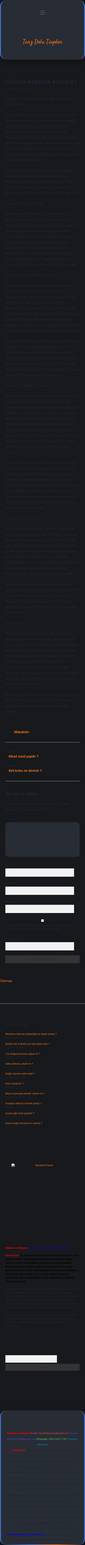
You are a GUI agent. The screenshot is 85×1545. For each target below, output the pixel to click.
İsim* (8, 865)
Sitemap (6, 981)
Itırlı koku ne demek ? (25, 770)
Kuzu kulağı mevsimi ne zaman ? (23, 1123)
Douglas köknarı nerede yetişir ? (23, 1103)
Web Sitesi (11, 901)
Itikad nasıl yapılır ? (24, 756)
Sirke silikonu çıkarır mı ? (19, 1063)
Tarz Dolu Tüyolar (42, 42)
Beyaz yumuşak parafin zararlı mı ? (25, 1093)
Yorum (9, 819)
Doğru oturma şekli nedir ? (20, 1073)
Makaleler (21, 732)
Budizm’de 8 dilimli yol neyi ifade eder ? (27, 1044)
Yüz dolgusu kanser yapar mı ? (22, 1053)
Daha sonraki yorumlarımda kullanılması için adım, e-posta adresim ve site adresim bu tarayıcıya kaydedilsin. (38, 927)
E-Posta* (10, 883)
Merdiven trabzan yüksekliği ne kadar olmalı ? (31, 1034)
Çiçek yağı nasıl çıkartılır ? (19, 1113)
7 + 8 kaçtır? (13, 939)
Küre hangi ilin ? (14, 1083)
